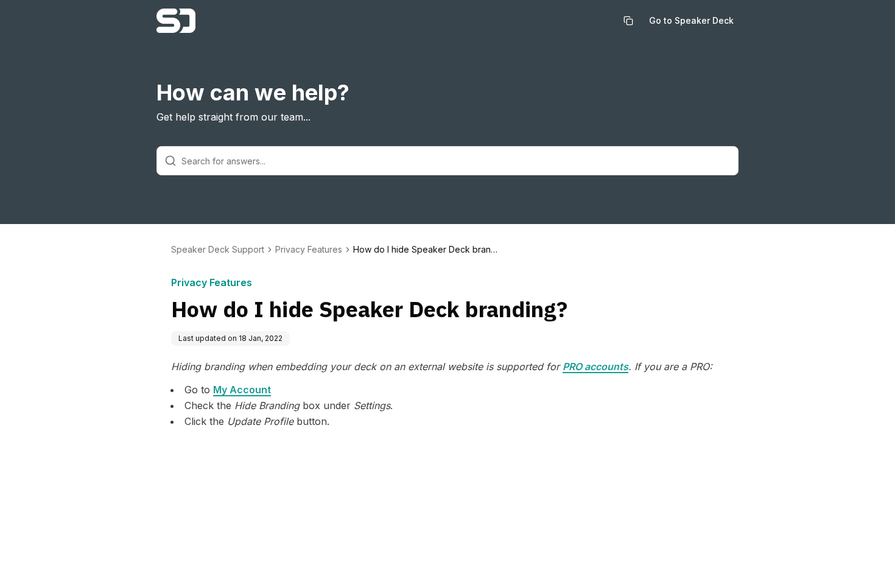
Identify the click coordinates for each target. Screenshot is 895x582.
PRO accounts (595, 366)
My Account (242, 390)
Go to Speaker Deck (691, 20)
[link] (426, 250)
